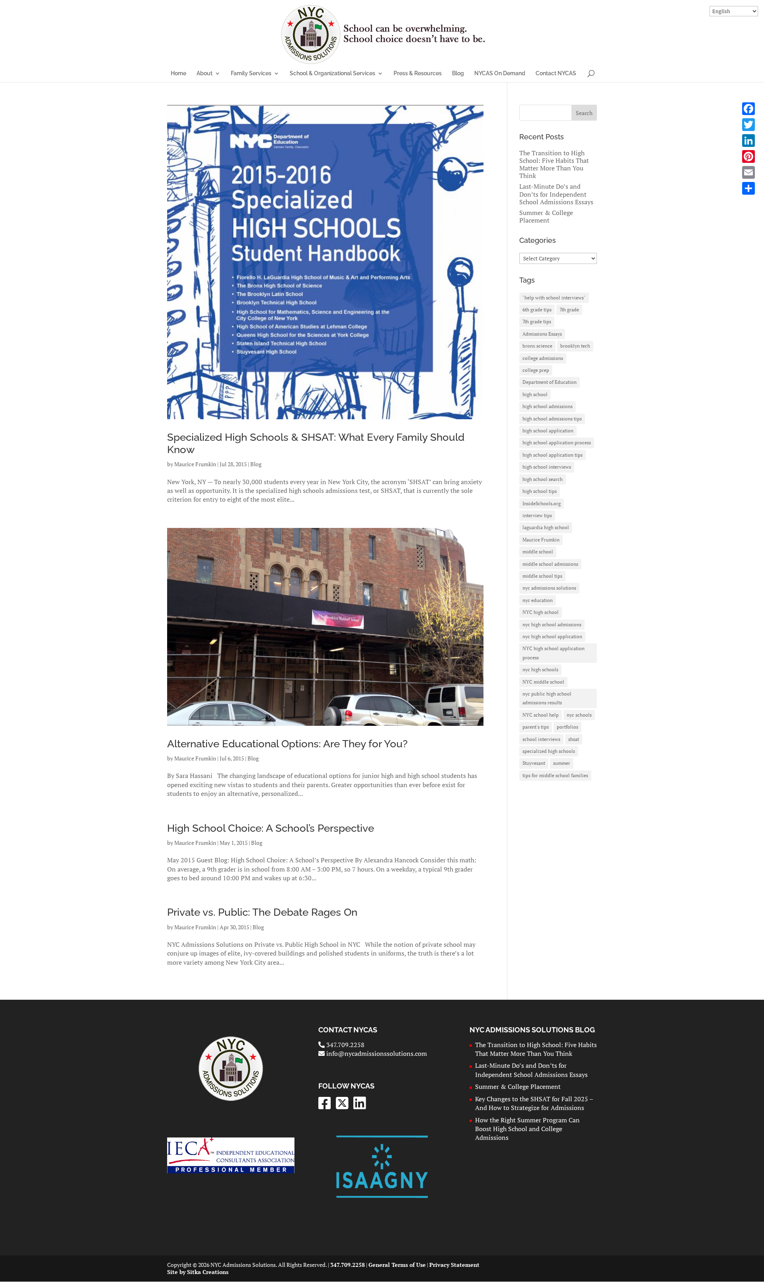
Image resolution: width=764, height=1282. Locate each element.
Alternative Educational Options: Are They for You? (287, 744)
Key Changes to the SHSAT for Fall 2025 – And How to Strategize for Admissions (534, 1103)
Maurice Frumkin (195, 464)
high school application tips (552, 455)
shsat (573, 739)
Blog (458, 73)
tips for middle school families (555, 775)
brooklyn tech (575, 346)
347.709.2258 (344, 1044)
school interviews (541, 739)
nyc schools (579, 715)
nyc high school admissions (551, 624)
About (204, 73)
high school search (542, 479)
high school (535, 394)
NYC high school (540, 612)
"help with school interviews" (554, 298)
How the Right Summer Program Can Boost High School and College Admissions (527, 1129)
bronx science (537, 346)
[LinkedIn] (748, 141)
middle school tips (542, 576)
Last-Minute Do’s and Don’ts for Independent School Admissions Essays (556, 194)
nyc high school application (552, 636)
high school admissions (547, 406)
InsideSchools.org (541, 503)
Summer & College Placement (546, 216)
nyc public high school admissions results (546, 698)
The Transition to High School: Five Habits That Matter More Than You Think (554, 164)
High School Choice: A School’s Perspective (270, 828)
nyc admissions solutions (549, 588)
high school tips (539, 491)
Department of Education (549, 382)
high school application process (556, 443)
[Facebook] (748, 109)
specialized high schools (548, 751)
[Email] (748, 172)
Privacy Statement (454, 1264)
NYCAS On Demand (499, 73)
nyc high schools (540, 669)
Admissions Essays (542, 334)
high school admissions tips (552, 419)
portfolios (567, 727)
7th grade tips (536, 321)
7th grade (569, 310)
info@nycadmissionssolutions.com (376, 1053)
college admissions (542, 358)
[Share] (748, 188)
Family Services (251, 73)
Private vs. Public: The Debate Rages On (262, 912)
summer (561, 763)
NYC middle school (543, 682)
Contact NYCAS (556, 73)
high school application (547, 431)
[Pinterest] (748, 156)
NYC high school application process (553, 652)
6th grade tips (537, 310)
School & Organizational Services (332, 73)
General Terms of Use (397, 1264)
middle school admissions (550, 564)
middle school (537, 552)
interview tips (537, 515)
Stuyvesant (533, 763)
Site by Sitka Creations (197, 1272)
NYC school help (540, 715)
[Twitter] (748, 125)
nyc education (537, 600)
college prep (535, 370)
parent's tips (535, 727)
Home (178, 73)
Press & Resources (418, 73)
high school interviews (546, 467)
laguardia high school (545, 527)
